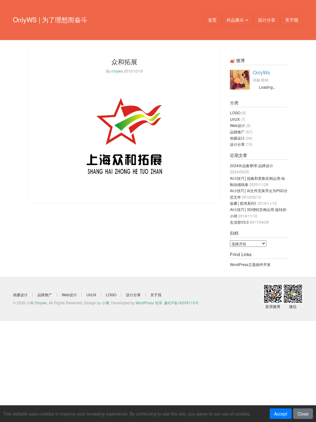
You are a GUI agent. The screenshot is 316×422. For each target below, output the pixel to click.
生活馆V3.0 (239, 222)
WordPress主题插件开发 (250, 264)
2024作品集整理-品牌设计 (251, 165)
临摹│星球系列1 (243, 203)
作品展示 (236, 20)
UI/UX (235, 119)
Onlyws (41, 302)
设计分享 (266, 20)
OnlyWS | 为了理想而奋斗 (50, 19)
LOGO (235, 112)
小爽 (105, 302)
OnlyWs (261, 72)
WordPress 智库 (148, 302)
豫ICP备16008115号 (181, 302)
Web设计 (237, 125)
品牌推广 (237, 131)
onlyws (117, 71)
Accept (280, 414)
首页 (212, 20)
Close (303, 414)
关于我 (291, 20)
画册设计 (237, 138)
